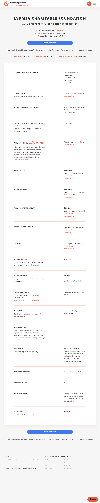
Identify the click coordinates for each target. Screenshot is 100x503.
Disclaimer (35, 459)
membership (78, 94)
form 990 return (19, 300)
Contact (25, 459)
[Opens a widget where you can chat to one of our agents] (92, 499)
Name (47, 459)
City (46, 462)
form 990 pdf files (58, 50)
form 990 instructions (21, 160)
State (46, 465)
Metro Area (48, 468)
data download (69, 96)
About (17, 459)
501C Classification (69, 468)
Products (9, 459)
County (65, 462)
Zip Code (66, 459)
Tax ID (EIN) (67, 465)
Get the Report (50, 43)
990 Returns (59, 31)
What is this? (38, 143)
